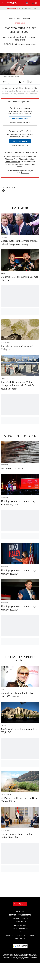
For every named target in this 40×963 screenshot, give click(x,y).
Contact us (25, 173)
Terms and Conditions (20, 918)
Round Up (26, 18)
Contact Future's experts (20, 915)
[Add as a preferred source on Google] (20, 946)
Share (6, 82)
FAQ (20, 932)
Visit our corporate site (30, 955)
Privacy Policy (20, 922)
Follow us (24, 82)
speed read (20, 23)
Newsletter (34, 82)
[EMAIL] (4, 190)
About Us (20, 911)
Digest (18, 18)
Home (11, 18)
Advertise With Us (20, 928)
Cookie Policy (20, 925)
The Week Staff (11, 44)
